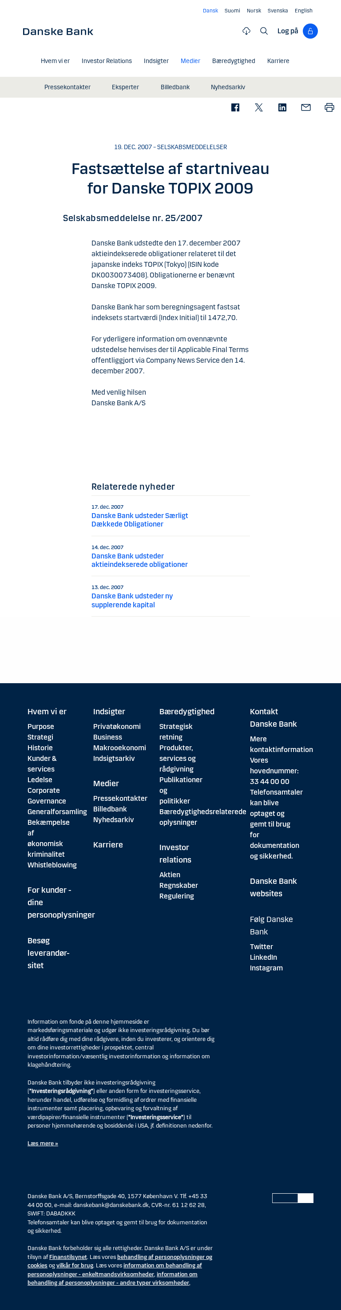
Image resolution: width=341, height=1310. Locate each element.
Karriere (108, 845)
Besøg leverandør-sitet (49, 953)
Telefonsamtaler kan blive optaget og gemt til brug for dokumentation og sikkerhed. (276, 824)
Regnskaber (178, 885)
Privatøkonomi (117, 726)
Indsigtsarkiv (114, 758)
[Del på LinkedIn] (282, 108)
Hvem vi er (47, 711)
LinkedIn (263, 957)
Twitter (261, 946)
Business (107, 737)
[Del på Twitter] (258, 108)
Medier (106, 783)
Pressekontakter (120, 798)
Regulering (176, 896)
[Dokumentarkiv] (246, 31)
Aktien (169, 875)
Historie (40, 748)
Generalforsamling (57, 811)
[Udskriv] (329, 108)
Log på (288, 31)
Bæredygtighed (186, 711)
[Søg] (264, 31)
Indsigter (109, 711)
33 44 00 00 (269, 781)
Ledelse (40, 780)
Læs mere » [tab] (43, 1143)
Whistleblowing (52, 865)
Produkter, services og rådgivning (177, 758)
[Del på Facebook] (235, 108)
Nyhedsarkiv (113, 819)
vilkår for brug (74, 1265)
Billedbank (110, 809)
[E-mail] (305, 108)
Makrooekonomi (119, 748)
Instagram (266, 968)
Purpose (41, 726)
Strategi (40, 737)
